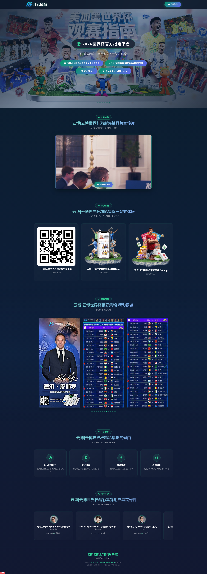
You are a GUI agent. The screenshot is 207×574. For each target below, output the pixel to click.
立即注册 (174, 4)
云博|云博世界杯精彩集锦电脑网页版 (83, 63)
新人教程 (88, 71)
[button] (91, 411)
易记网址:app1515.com (116, 71)
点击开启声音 (105, 184)
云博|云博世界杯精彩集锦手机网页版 (127, 63)
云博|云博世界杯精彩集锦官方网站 (103, 562)
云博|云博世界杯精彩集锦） (103, 554)
